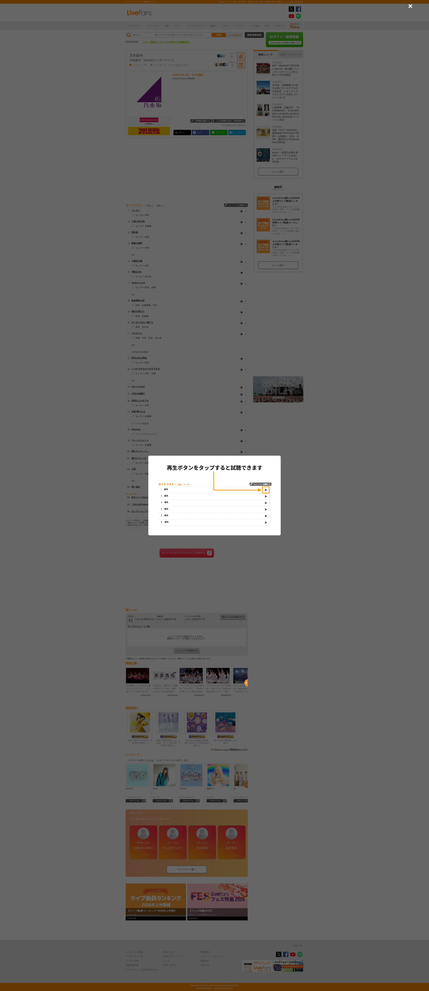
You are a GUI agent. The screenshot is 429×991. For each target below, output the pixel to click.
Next (246, 683)
